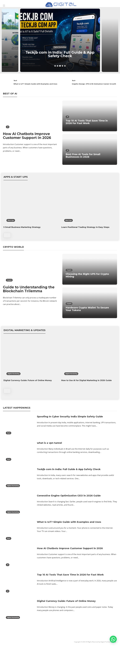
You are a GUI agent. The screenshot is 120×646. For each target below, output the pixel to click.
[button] (113, 639)
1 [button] (55, 66)
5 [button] (65, 66)
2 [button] (57, 66)
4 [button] (62, 66)
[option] (60, 40)
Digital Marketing (60, 47)
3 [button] (60, 66)
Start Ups (11, 220)
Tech (15, 80)
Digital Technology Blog (108, 642)
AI (7, 127)
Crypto (9, 280)
